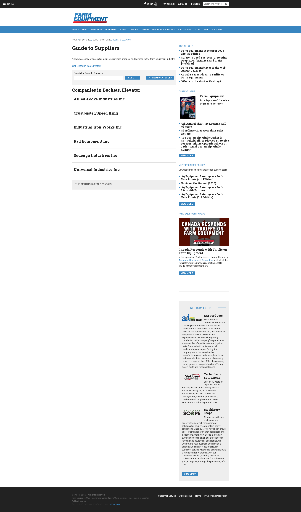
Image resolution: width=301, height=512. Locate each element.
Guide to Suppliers (102, 40)
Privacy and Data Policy (215, 496)
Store (197, 29)
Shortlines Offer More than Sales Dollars (202, 132)
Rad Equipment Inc (91, 141)
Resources (96, 29)
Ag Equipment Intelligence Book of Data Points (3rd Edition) (203, 196)
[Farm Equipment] (188, 107)
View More (187, 155)
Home (74, 40)
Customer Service (167, 496)
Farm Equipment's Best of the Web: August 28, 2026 (203, 69)
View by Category (162, 77)
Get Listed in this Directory (86, 65)
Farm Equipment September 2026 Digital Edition (202, 52)
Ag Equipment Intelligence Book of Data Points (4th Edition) (203, 178)
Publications (184, 29)
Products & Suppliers (163, 29)
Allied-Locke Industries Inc (99, 99)
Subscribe (216, 29)
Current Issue (185, 496)
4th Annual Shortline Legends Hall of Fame (203, 125)
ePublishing (115, 504)
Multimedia (111, 29)
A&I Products (213, 315)
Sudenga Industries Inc (95, 155)
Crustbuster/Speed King (96, 113)
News (84, 29)
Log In (183, 4)
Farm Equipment (212, 96)
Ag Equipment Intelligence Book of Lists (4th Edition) (203, 189)
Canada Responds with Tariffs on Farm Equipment (202, 76)
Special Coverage (140, 29)
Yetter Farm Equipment (212, 375)
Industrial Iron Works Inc (98, 127)
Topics (10, 4)
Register (195, 4)
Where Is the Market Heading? (201, 81)
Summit (123, 29)
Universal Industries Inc (97, 169)
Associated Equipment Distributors (196, 260)
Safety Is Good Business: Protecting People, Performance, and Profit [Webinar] (204, 60)
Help (206, 29)
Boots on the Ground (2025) (198, 183)
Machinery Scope (212, 411)
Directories (85, 40)
